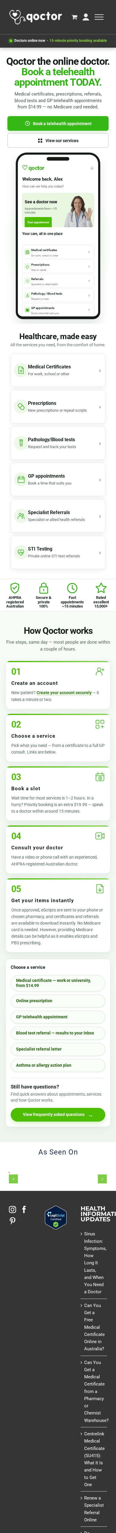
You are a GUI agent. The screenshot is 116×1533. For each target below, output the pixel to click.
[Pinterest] (12, 1220)
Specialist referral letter (39, 1049)
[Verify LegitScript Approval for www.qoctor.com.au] (56, 1209)
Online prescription (34, 1000)
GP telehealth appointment (42, 1016)
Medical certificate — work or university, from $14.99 (53, 983)
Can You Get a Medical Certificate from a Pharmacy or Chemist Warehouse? (94, 1391)
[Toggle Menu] (99, 17)
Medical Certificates (49, 367)
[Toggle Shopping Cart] (74, 17)
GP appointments (46, 476)
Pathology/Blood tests (51, 439)
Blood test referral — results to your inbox (55, 1033)
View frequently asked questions (58, 1114)
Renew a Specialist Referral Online (94, 1509)
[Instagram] (12, 1209)
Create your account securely (64, 692)
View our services (62, 140)
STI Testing (40, 549)
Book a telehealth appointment (62, 123)
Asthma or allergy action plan (43, 1065)
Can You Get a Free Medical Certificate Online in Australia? (94, 1327)
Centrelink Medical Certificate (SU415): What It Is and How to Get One (94, 1459)
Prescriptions (42, 403)
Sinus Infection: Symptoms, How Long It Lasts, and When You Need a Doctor (94, 1262)
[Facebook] (24, 1209)
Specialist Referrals (49, 512)
